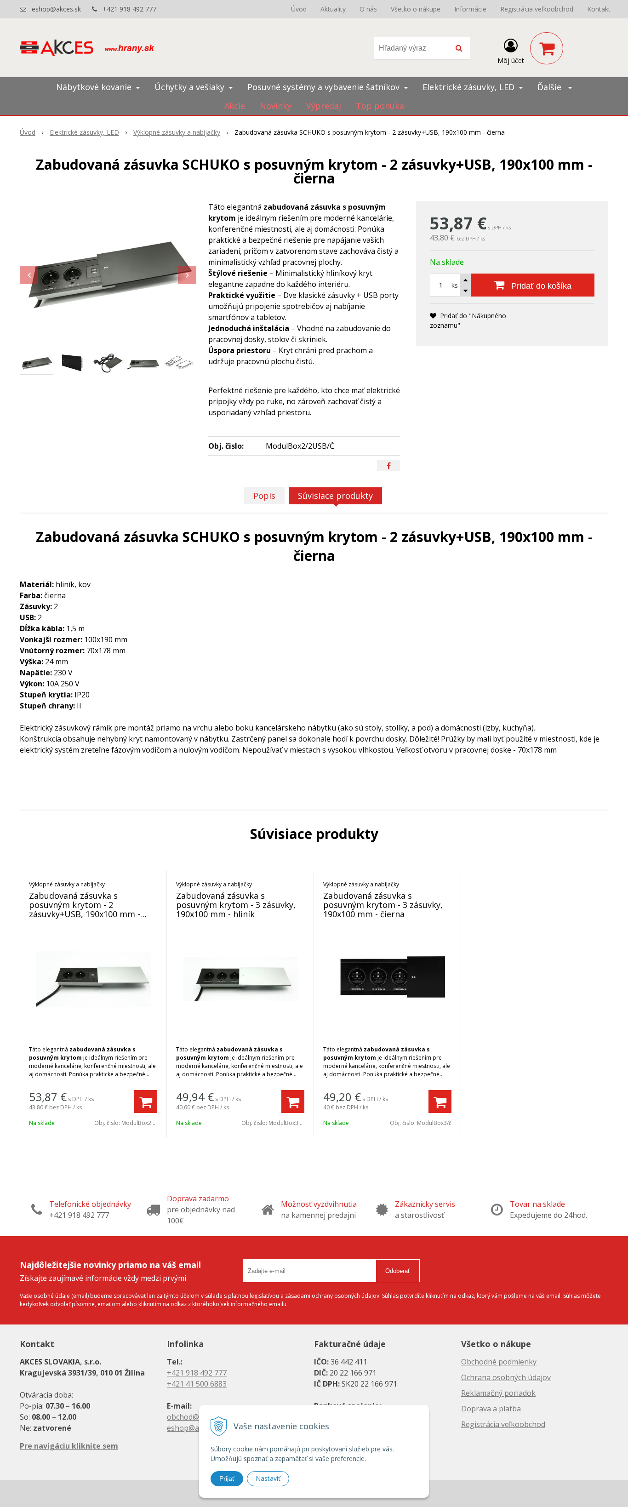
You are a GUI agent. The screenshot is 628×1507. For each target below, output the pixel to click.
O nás (368, 9)
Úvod (299, 9)
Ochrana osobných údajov (506, 1377)
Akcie (234, 105)
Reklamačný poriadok (498, 1393)
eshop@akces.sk (56, 9)
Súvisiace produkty (335, 495)
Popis (264, 495)
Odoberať (397, 1270)
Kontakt (599, 9)
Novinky (275, 105)
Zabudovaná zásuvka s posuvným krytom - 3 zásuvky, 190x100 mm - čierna (383, 904)
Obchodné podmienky (499, 1362)
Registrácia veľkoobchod (536, 9)
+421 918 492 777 (129, 9)
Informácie (470, 9)
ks (454, 285)
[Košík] (546, 48)
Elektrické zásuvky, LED (84, 132)
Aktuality (333, 9)
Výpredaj (323, 105)
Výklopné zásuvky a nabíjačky (176, 132)
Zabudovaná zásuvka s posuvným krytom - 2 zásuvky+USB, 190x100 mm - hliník (84, 909)
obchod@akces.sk (197, 1417)
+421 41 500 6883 (197, 1384)
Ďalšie (550, 86)
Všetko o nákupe (415, 9)
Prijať (226, 1478)
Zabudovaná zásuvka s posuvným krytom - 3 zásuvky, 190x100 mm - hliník (236, 904)
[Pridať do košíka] (145, 1101)
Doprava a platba (491, 1409)
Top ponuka (380, 105)
